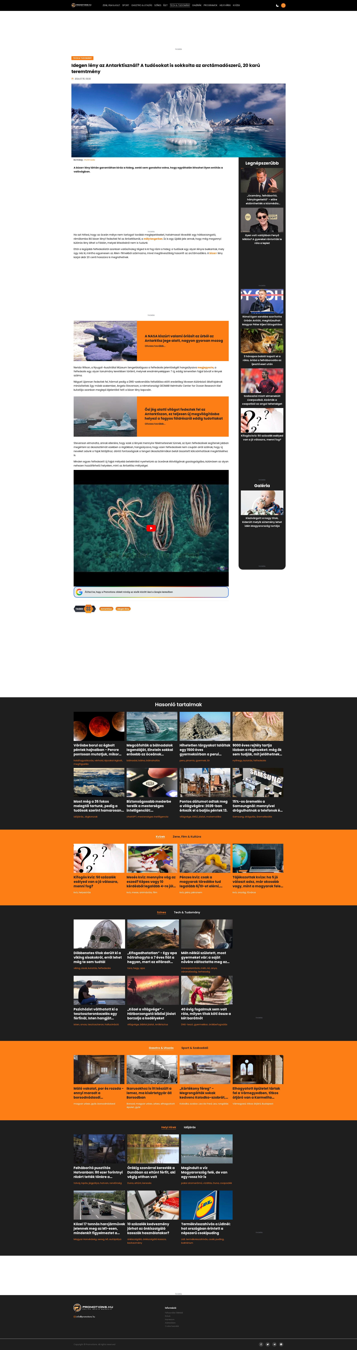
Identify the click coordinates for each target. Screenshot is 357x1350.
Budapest (267, 1103)
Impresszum (169, 1319)
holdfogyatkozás (84, 760)
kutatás (247, 760)
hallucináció (112, 1024)
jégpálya (94, 1183)
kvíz (76, 892)
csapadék (226, 1183)
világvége (185, 816)
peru (182, 760)
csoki (211, 1239)
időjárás (78, 816)
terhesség (204, 971)
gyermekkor (201, 1024)
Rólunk (167, 1316)
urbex (156, 1103)
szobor (194, 1103)
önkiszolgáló (134, 1239)
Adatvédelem (170, 1322)
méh (203, 968)
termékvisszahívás (197, 1239)
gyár (94, 1103)
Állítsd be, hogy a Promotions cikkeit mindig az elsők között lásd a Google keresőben (129, 592)
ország (242, 892)
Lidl (183, 1239)
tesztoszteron (96, 1024)
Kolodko (184, 1103)
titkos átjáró (254, 1103)
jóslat (202, 816)
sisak (84, 968)
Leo (215, 1103)
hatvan (104, 1183)
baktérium (187, 1242)
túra (129, 968)
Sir (208, 760)
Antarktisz (106, 608)
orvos (83, 1024)
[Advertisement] (178, 30)
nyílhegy (237, 760)
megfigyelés (81, 764)
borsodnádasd (106, 1103)
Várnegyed (239, 1103)
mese (135, 892)
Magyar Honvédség (85, 1239)
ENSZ (195, 816)
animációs (145, 892)
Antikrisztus (161, 1024)
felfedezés (259, 760)
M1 (106, 1239)
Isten (76, 1024)
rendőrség (115, 1183)
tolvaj (77, 1183)
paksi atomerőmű (191, 1183)
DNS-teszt (187, 1024)
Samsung (238, 816)
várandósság (189, 971)
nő (208, 968)
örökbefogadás (218, 1024)
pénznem (196, 892)
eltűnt (137, 1183)
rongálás (223, 1103)
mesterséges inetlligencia (153, 816)
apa (142, 968)
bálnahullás (153, 760)
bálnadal (132, 760)
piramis (190, 760)
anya (214, 968)
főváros (251, 892)
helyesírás (85, 892)
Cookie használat (172, 1326)
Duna (130, 1183)
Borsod (131, 1103)
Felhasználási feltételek (174, 1312)
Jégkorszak (90, 816)
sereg (101, 1239)
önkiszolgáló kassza (154, 1239)
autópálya (115, 1239)
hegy (136, 968)
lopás (84, 1183)
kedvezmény (134, 1242)
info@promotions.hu (85, 1316)
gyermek (201, 760)
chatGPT (132, 816)
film (155, 892)
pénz (187, 892)
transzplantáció (190, 968)
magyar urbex (82, 1103)
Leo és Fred (205, 1103)
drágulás (250, 816)
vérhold (99, 760)
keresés (146, 1183)
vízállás (207, 1183)
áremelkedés (264, 816)
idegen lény (123, 608)
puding (219, 1239)
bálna (141, 760)
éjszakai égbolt (113, 760)
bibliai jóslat (147, 1024)
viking (77, 968)
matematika (213, 816)
